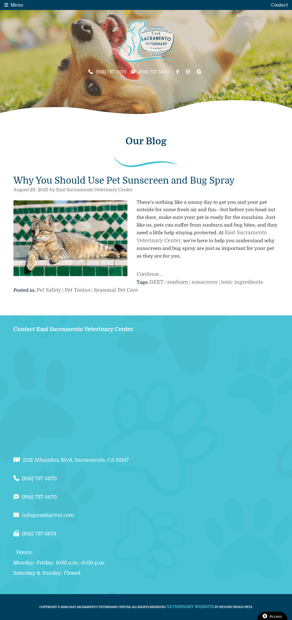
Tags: (143, 282)
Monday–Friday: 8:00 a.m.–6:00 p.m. (59, 563)
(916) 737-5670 (111, 72)
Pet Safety (48, 290)
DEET (156, 282)
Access (275, 616)
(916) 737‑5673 (39, 534)
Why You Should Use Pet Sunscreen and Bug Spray (124, 180)
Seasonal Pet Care (116, 290)
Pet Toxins (77, 290)
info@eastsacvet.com (48, 515)
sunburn (177, 282)
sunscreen (205, 282)
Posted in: (24, 290)
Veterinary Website (190, 606)
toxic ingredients (242, 282)
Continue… (150, 274)
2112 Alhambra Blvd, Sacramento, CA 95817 (76, 460)
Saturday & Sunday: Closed (46, 573)
